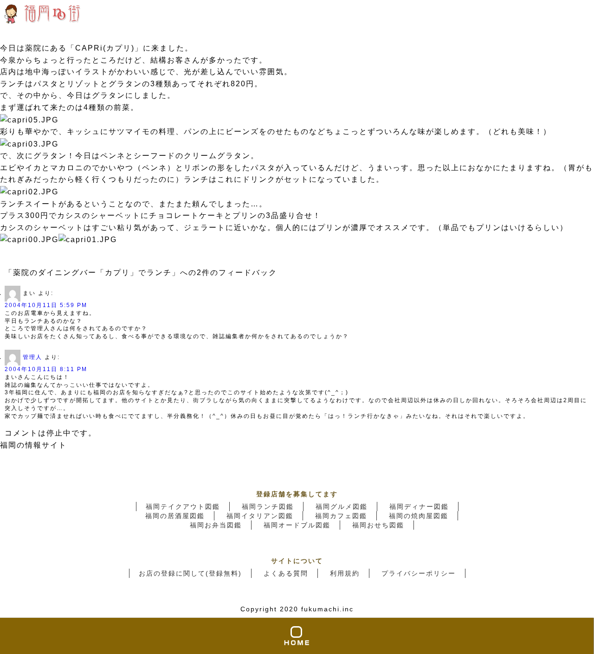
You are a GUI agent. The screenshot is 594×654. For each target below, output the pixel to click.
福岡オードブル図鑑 (297, 525)
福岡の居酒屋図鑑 (175, 515)
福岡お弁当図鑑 (216, 525)
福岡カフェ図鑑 (341, 515)
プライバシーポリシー (418, 573)
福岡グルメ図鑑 (342, 506)
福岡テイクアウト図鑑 (183, 506)
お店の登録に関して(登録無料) (190, 573)
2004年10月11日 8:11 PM (46, 369)
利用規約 (345, 573)
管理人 (32, 357)
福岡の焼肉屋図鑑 (418, 515)
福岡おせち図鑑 (378, 525)
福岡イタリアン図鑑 (259, 515)
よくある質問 (286, 573)
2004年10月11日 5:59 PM (46, 305)
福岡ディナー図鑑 (419, 506)
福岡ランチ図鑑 (268, 506)
